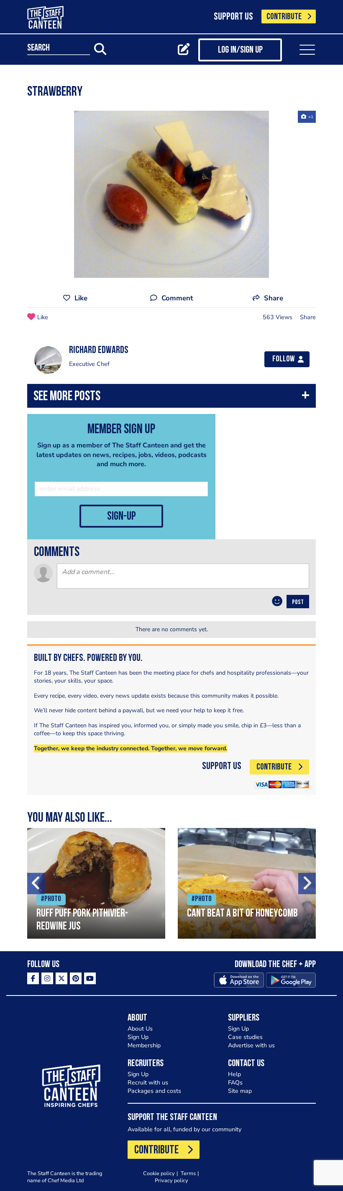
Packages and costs (154, 1091)
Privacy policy (171, 1180)
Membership (144, 1045)
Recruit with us (148, 1083)
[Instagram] (47, 978)
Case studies (245, 1037)
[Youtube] (90, 978)
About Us (140, 1029)
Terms (188, 1173)
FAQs (235, 1083)
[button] (171, 398)
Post (298, 602)
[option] (171, 194)
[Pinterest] (76, 978)
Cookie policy (159, 1173)
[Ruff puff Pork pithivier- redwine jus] (96, 883)
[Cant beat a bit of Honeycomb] (247, 883)
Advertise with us (251, 1045)
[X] (61, 978)
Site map (240, 1091)
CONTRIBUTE (284, 17)
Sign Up (138, 1037)
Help (234, 1074)
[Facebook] (33, 978)
